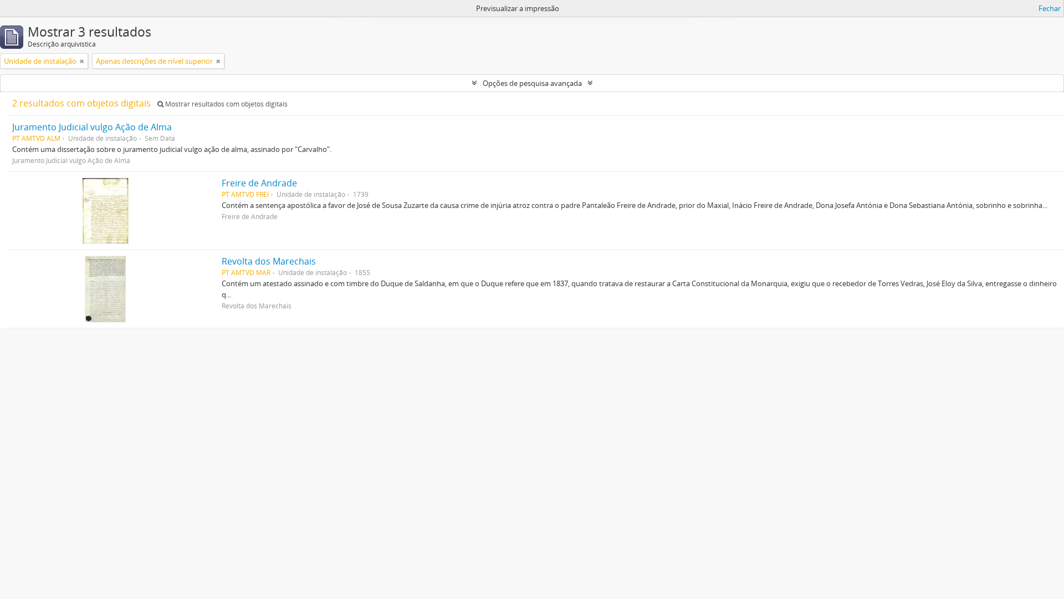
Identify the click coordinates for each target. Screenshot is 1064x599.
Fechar (1050, 8)
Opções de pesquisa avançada (532, 83)
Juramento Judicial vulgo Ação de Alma (92, 127)
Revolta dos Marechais (269, 261)
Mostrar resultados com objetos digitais (225, 104)
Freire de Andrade (259, 183)
